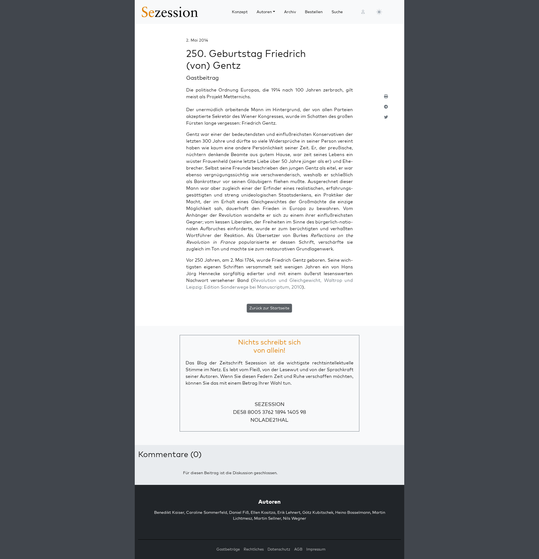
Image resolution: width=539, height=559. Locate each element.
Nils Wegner (294, 518)
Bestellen (314, 11)
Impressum (315, 549)
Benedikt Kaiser (169, 512)
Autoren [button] (264, 11)
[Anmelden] (363, 12)
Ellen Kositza (263, 512)
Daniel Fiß (239, 512)
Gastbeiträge (228, 549)
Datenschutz (279, 549)
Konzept (240, 11)
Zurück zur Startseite (269, 308)
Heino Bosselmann (352, 512)
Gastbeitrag (202, 77)
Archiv (290, 11)
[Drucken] (386, 98)
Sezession (269, 404)
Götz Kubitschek (317, 512)
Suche (337, 11)
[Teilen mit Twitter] (386, 119)
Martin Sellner (267, 518)
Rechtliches (254, 549)
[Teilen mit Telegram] (386, 109)
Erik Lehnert (288, 512)
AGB (298, 549)
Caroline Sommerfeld (206, 512)
